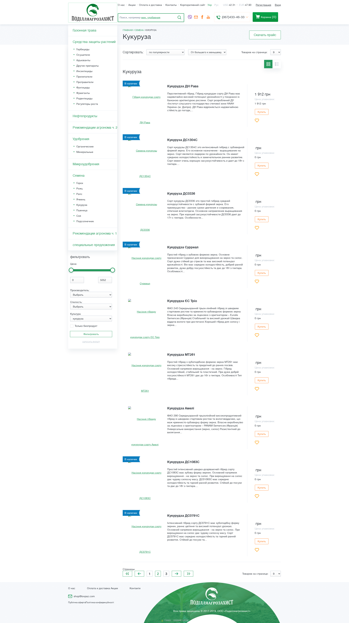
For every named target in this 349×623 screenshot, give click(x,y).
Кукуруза (81, 204)
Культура (75, 313)
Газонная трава (84, 30)
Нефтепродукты (85, 116)
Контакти (135, 588)
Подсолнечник (85, 221)
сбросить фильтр (91, 342)
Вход (278, 4)
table (268, 64)
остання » (188, 573)
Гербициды (82, 49)
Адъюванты (83, 60)
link (202, 105)
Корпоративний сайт (192, 4)
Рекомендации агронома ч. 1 (95, 233)
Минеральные (84, 151)
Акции (132, 4)
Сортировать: (133, 52)
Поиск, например (140, 17)
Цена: (73, 263)
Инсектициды (84, 71)
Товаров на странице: (254, 52)
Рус (216, 4)
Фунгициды (83, 87)
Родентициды (84, 98)
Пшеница (81, 210)
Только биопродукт (86, 325)
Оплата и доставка (150, 4)
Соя (78, 215)
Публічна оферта (77, 602)
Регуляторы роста (87, 103)
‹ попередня (139, 573)
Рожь (79, 188)
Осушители (83, 54)
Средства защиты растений (94, 42)
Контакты (171, 4)
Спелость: (76, 302)
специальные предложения (94, 245)
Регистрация (263, 4)
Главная (128, 30)
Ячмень (80, 199)
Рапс (79, 194)
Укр (210, 4)
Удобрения (81, 139)
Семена (139, 30)
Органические (85, 146)
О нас (121, 4)
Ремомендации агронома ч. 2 (95, 127)
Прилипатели (84, 76)
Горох (79, 183)
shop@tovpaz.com (196, 17)
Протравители (84, 82)
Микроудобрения (86, 164)
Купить (262, 111)
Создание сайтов (180, 620)
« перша (127, 573)
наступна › (176, 573)
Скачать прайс (265, 35)
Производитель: (79, 290)
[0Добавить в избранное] (257, 120)
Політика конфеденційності (100, 602)
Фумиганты (83, 93)
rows (276, 64)
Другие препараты (87, 65)
